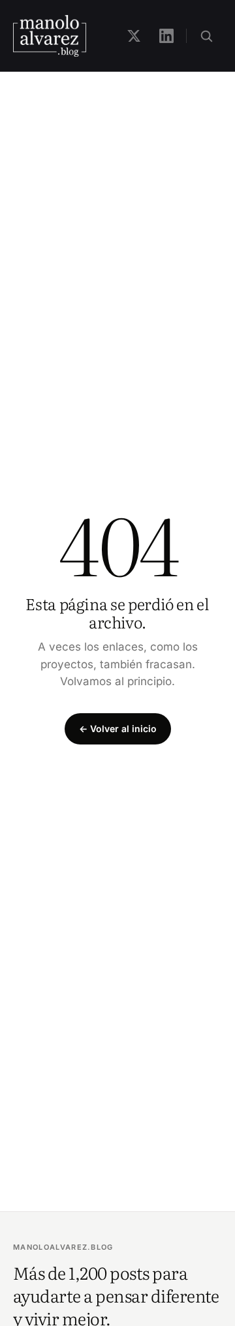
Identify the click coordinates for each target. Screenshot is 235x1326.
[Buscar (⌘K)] (206, 36)
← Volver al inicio (118, 728)
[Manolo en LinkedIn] (166, 36)
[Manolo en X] (133, 36)
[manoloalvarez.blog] (49, 36)
